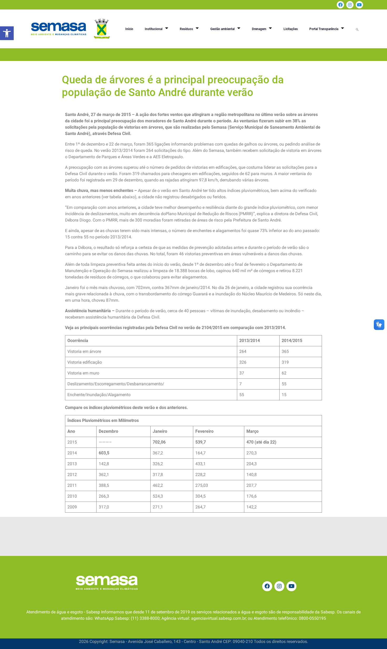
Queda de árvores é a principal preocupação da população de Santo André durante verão (173, 86)
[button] (7, 33)
